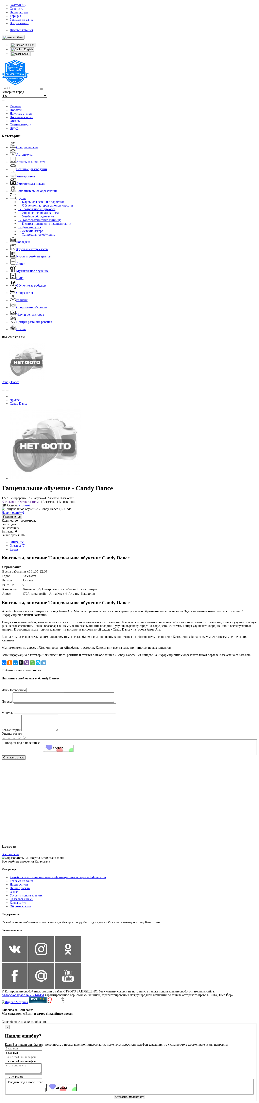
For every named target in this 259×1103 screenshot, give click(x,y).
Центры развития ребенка (34, 322)
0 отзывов (9, 501)
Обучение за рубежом (31, 285)
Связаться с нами (21, 899)
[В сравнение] (3, 390)
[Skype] (38, 662)
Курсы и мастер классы (32, 249)
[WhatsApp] (32, 662)
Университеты (26, 176)
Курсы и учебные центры (33, 256)
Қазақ (25, 53)
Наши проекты (20, 888)
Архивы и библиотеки (31, 161)
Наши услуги (19, 884)
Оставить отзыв (29, 501)
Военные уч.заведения (31, 169)
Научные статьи (21, 113)
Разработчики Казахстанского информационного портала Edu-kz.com (58, 877)
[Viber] (26, 662)
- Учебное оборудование (36, 216)
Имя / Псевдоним (14, 690)
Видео (14, 128)
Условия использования (26, 895)
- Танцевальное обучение (36, 234)
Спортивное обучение (31, 307)
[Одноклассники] (9, 662)
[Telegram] (43, 662)
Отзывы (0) (17, 545)
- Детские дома (29, 227)
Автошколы (24, 154)
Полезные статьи (21, 117)
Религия (22, 300)
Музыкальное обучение (32, 271)
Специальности (20, 124)
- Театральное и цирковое (36, 209)
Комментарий (11, 730)
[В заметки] (7, 390)
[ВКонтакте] (4, 662)
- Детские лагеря (30, 231)
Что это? (24, 505)
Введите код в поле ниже (22, 742)
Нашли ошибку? (13, 512)
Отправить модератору (129, 1096)
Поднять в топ (12, 516)
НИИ (19, 278)
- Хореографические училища (39, 220)
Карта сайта (18, 902)
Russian (29, 44)
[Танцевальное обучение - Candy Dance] (45, 478)
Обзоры (15, 120)
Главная (15, 106)
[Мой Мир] (15, 662)
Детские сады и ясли (30, 183)
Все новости (10, 854)
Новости (16, 110)
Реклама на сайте (21, 881)
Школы (21, 329)
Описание (17, 542)
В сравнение (67, 501)
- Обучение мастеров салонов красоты (45, 205)
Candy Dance (10, 382)
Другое (21, 198)
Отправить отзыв (13, 757)
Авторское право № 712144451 (23, 995)
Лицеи (20, 263)
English (28, 49)
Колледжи (23, 242)
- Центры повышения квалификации (44, 223)
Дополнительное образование (36, 191)
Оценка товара (12, 733)
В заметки (49, 501)
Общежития (24, 292)
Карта (14, 549)
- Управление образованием (38, 212)
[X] (21, 662)
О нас (14, 891)
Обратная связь (20, 906)
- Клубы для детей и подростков (41, 202)
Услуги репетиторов (30, 314)
